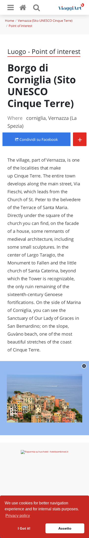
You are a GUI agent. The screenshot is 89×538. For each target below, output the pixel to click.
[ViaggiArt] (24, 7)
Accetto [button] (64, 528)
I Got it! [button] (24, 528)
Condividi (38, 139)
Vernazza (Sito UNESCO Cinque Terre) (45, 20)
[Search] (37, 7)
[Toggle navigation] (10, 7)
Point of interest (20, 25)
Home (9, 20)
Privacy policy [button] (17, 516)
